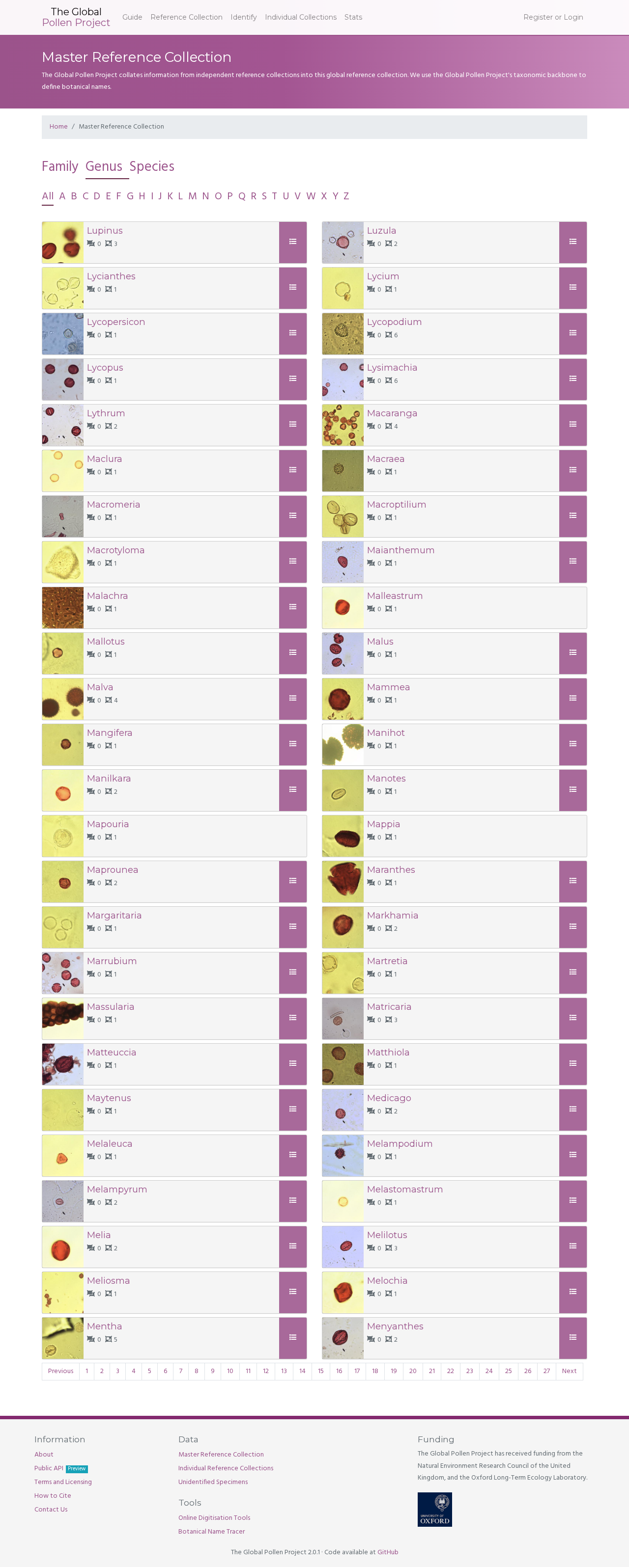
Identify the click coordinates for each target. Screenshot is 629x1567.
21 (432, 1371)
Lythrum (106, 413)
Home (59, 127)
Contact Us (50, 1509)
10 (230, 1371)
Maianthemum (401, 550)
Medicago (389, 1098)
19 (394, 1371)
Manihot (386, 732)
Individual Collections (301, 17)
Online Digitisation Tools (214, 1518)
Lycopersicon (116, 321)
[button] (294, 242)
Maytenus (109, 1098)
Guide (132, 17)
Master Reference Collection (221, 1454)
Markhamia (393, 915)
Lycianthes (111, 276)
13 (284, 1371)
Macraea (386, 458)
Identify (243, 17)
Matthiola (388, 1052)
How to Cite (52, 1496)
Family (60, 167)
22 (450, 1371)
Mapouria (108, 824)
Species (151, 167)
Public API (60, 1468)
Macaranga (392, 413)
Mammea (388, 687)
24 (489, 1371)
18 (375, 1371)
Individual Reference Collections (225, 1468)
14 (302, 1371)
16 (339, 1371)
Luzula (382, 230)
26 (527, 1371)
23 (469, 1371)
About (44, 1454)
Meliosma (108, 1280)
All (48, 197)
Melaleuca (110, 1143)
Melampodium (400, 1143)
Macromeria (114, 504)
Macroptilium (397, 504)
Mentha (104, 1326)
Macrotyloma (116, 550)
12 (266, 1371)
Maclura (104, 458)
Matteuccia (112, 1052)
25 (508, 1371)
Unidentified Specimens (213, 1482)
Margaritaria (114, 915)
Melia (99, 1235)
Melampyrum (117, 1189)
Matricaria (389, 1006)
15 (321, 1371)
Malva (100, 687)
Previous (60, 1371)
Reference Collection (186, 17)
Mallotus (106, 641)
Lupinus (105, 230)
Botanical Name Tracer (211, 1532)
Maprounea (113, 869)
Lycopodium (394, 321)
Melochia (387, 1280)
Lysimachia (392, 367)
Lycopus (105, 367)
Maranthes (391, 869)
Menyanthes (395, 1326)
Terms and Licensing (63, 1482)
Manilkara (109, 778)
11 (248, 1371)
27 (546, 1371)
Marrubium (112, 961)
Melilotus (387, 1235)
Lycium (383, 276)
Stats (353, 17)
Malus (380, 641)
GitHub (388, 1552)
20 (413, 1371)
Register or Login (553, 17)
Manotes (386, 778)
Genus (104, 167)
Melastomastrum (405, 1189)
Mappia (383, 824)
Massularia (111, 1006)
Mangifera (110, 732)
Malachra (107, 595)
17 (357, 1371)
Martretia (387, 961)
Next (569, 1371)
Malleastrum (395, 595)
